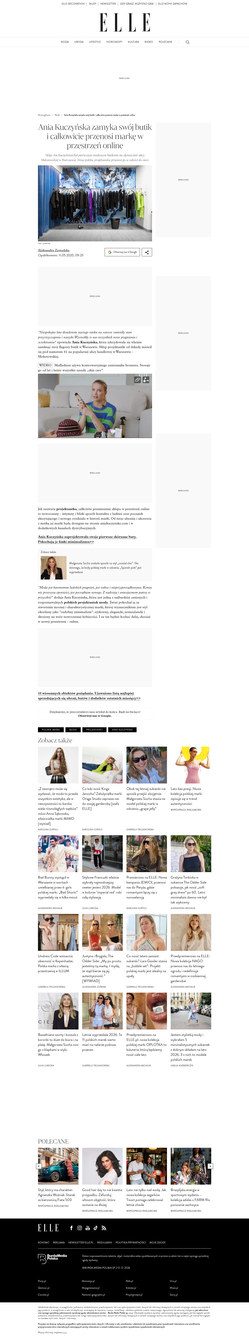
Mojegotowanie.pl (91, 1288)
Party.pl (42, 1281)
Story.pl (174, 1294)
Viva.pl (173, 1281)
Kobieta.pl (131, 1288)
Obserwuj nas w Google (125, 252)
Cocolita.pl (43, 1294)
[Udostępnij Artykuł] (147, 252)
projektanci (94, 729)
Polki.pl (129, 1281)
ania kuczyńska (122, 729)
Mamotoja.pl (88, 1281)
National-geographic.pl (93, 1294)
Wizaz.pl (174, 1288)
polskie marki (51, 729)
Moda (73, 729)
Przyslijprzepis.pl (134, 1294)
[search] (187, 42)
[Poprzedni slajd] (39, 1166)
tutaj (65, 1332)
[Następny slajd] (210, 1166)
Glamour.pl (43, 1288)
